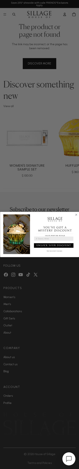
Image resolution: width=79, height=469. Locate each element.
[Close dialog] (76, 215)
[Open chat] (69, 459)
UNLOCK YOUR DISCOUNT (53, 245)
